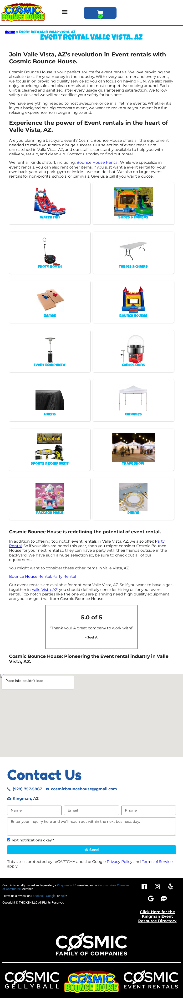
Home (10, 32)
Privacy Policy (119, 861)
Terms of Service (157, 861)
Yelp (63, 896)
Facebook (38, 896)
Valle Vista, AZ (44, 589)
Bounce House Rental (97, 162)
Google (51, 896)
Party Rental (64, 576)
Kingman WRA (66, 885)
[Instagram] (157, 886)
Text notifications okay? (32, 840)
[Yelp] (170, 886)
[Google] (151, 898)
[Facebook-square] (144, 886)
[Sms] (164, 898)
